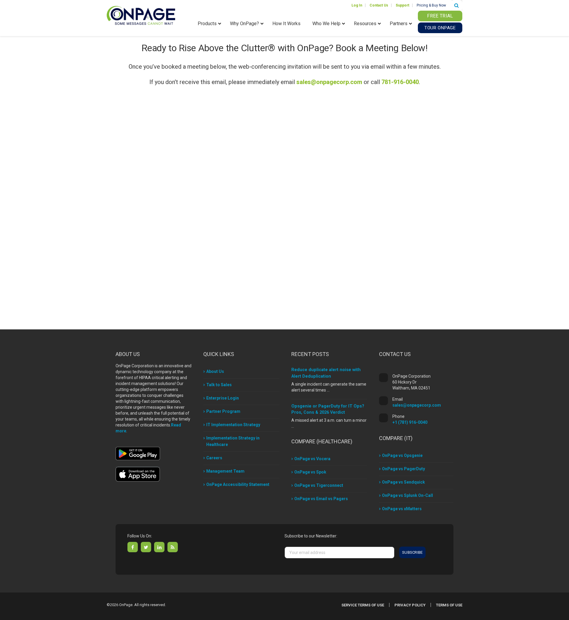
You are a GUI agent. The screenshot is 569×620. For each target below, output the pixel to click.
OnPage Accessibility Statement (237, 484)
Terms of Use (449, 605)
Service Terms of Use (362, 605)
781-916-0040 (400, 82)
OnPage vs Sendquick (403, 482)
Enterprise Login (222, 398)
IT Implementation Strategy (233, 424)
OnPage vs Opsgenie (402, 455)
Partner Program (223, 411)
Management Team (225, 471)
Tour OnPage (439, 27)
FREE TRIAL (440, 16)
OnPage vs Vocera (312, 458)
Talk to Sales (219, 384)
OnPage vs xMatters (402, 508)
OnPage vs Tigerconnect (318, 485)
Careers (214, 457)
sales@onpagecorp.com (329, 82)
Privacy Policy (410, 605)
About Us (215, 371)
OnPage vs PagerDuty (403, 468)
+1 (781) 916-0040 (409, 422)
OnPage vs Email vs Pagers (321, 498)
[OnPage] (141, 15)
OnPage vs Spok (310, 472)
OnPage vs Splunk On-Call (407, 495)
